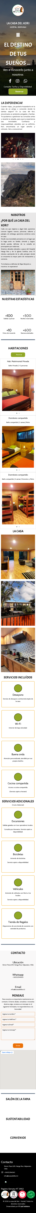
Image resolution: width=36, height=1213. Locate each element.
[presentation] (3, 147)
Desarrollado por (18, 1206)
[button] (13, 159)
